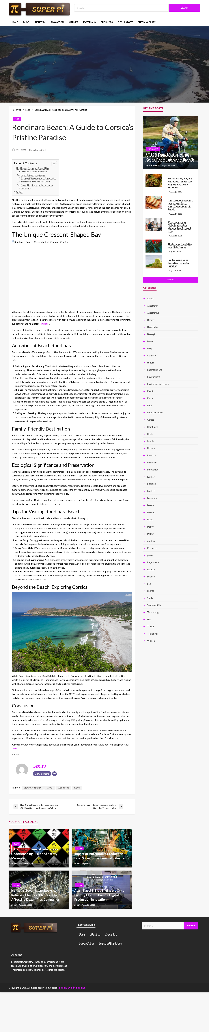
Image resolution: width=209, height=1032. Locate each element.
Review (151, 569)
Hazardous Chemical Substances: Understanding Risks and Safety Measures (35, 853)
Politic (150, 533)
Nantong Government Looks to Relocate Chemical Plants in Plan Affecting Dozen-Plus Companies (35, 894)
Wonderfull (63, 787)
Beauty (151, 319)
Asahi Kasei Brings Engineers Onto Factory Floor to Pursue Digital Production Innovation (99, 894)
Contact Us (111, 934)
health (150, 441)
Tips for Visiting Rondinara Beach (35, 181)
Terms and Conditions (110, 942)
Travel (150, 626)
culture (150, 362)
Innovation (57, 22)
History (151, 448)
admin (14, 863)
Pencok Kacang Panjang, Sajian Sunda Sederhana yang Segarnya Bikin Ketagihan (180, 183)
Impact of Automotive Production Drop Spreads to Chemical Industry (99, 856)
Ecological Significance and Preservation (38, 178)
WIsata (151, 640)
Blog (26, 22)
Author (19, 192)
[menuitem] (15, 22)
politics (151, 540)
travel (49, 787)
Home (14, 22)
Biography (152, 327)
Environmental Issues (158, 384)
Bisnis (150, 341)
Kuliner (151, 476)
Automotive (153, 312)
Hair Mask (152, 426)
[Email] (54, 773)
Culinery (151, 355)
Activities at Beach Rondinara (34, 171)
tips (149, 619)
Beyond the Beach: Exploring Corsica (37, 185)
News (150, 519)
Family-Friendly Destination (33, 175)
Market (73, 22)
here (14, 748)
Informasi (152, 462)
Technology (153, 612)
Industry (40, 22)
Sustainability (146, 22)
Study (150, 598)
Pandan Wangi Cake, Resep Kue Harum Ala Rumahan (178, 262)
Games (150, 419)
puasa (150, 555)
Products (107, 22)
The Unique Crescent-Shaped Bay (32, 168)
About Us (95, 934)
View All (170, 279)
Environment (153, 376)
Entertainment (154, 369)
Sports (150, 590)
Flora (150, 398)
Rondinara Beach (32, 787)
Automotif (153, 149)
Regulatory (125, 22)
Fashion (151, 391)
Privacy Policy (86, 942)
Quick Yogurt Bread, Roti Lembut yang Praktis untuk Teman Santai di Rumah (180, 205)
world (77, 787)
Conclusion (26, 188)
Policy (150, 526)
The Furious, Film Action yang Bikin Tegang (180, 245)
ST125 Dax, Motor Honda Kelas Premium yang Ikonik (170, 157)
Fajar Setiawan (153, 165)
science (151, 576)
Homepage (16, 110)
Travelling (152, 633)
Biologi (151, 334)
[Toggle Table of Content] (52, 163)
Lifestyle (151, 483)
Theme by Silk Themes (72, 987)
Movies (151, 512)
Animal (150, 298)
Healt (150, 434)
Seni (149, 583)
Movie (150, 505)
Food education (155, 412)
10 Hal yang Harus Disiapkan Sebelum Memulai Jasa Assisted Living (179, 226)
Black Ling (21, 149)
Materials (89, 22)
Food (149, 405)
